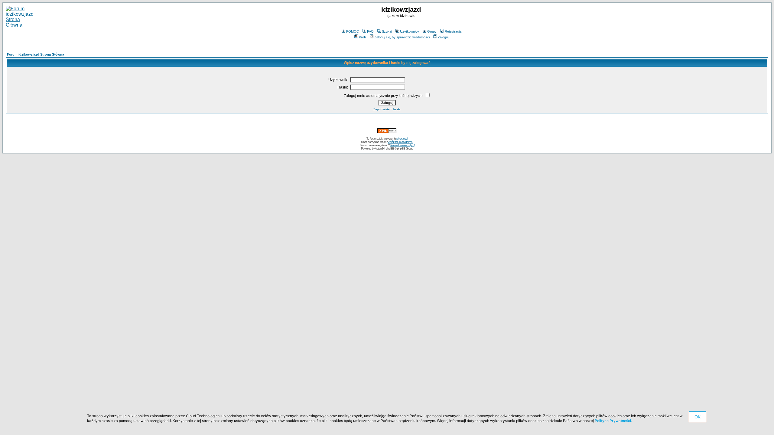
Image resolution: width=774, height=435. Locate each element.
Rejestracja (453, 31)
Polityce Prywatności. (613, 420)
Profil (362, 37)
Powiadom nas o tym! (402, 145)
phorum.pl (402, 138)
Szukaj (387, 31)
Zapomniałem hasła (387, 109)
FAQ (370, 31)
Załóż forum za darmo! (400, 141)
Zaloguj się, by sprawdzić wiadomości (402, 37)
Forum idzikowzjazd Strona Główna (35, 54)
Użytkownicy (409, 31)
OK (697, 416)
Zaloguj (443, 37)
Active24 (380, 148)
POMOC (352, 31)
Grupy (432, 31)
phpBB (390, 148)
